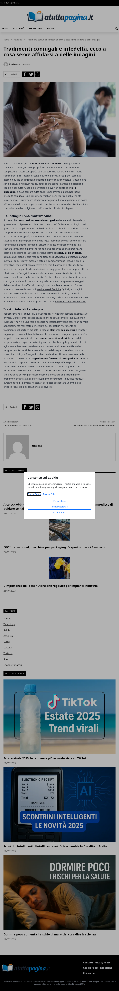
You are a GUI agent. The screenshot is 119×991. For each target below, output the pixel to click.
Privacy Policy (49, 494)
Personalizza (59, 501)
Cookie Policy (34, 494)
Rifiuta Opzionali (60, 506)
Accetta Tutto (59, 512)
